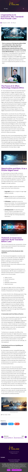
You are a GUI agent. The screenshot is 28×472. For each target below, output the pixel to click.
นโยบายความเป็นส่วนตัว (16, 470)
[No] (26, 467)
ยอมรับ (8, 470)
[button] (4, 424)
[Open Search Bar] (23, 9)
